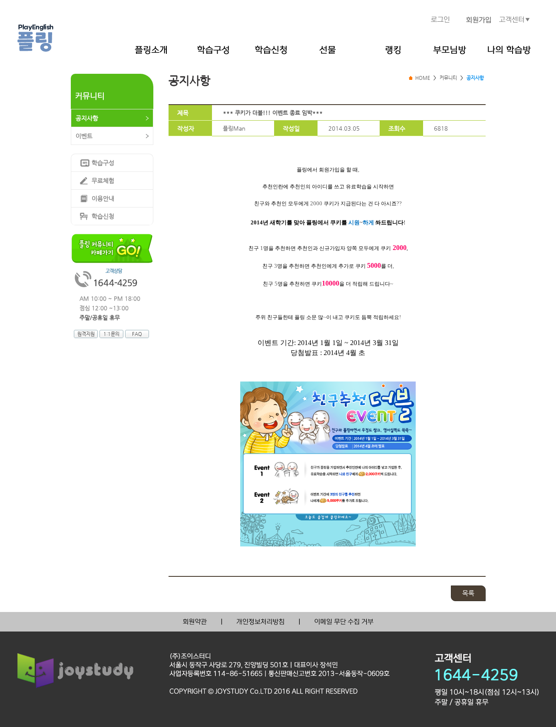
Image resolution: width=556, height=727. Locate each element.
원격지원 (86, 334)
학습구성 (103, 162)
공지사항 (87, 118)
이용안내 (103, 198)
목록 (468, 593)
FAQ (137, 334)
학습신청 (103, 216)
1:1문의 (111, 334)
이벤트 (84, 135)
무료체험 (103, 180)
